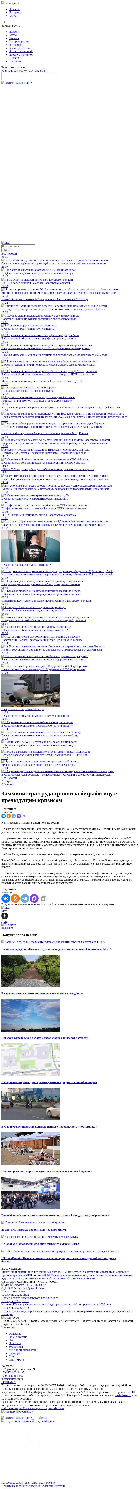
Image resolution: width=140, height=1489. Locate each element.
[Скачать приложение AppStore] (16, 79)
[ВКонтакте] (3, 816)
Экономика (16, 1346)
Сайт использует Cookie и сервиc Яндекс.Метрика (32, 1408)
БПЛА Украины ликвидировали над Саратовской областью (79, 1275)
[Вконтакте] (24, 82)
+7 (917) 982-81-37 (35, 70)
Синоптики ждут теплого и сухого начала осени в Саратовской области (66, 1277)
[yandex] (16, 1421)
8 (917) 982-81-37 (35, 1284)
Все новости (9, 253)
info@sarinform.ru (34, 1288)
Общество (7, 784)
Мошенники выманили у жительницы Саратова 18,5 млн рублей (42, 1271)
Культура (14, 1353)
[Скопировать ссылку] (24, 816)
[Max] (5, 242)
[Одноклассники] (70, 239)
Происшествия (18, 1336)
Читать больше (86, 1278)
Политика (15, 1343)
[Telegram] (8, 82)
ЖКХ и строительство (22, 1349)
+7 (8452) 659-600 (12, 70)
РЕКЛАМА (8, 1382)
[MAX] (19, 816)
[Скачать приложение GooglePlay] (45, 79)
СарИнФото (16, 1359)
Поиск (6, 250)
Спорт (13, 1356)
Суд (11, 1340)
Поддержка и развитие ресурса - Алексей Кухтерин (33, 1485)
